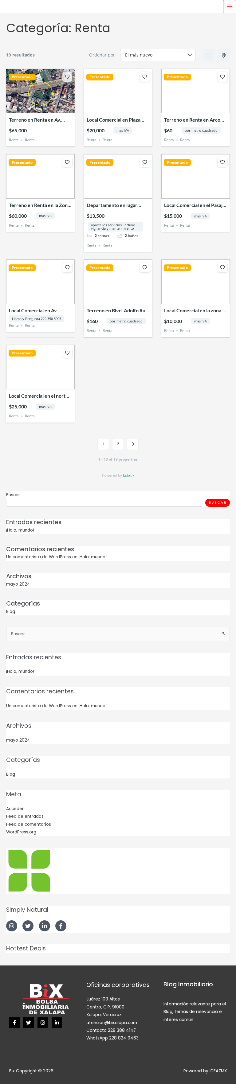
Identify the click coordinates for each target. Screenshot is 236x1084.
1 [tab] (29, 108)
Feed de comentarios (28, 824)
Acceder (15, 809)
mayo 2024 (18, 584)
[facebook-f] (61, 925)
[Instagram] (42, 1022)
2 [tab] (34, 108)
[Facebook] (14, 1022)
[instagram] (13, 925)
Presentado (22, 77)
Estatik (128, 475)
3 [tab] (40, 108)
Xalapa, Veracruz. (104, 1015)
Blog (10, 611)
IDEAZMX (218, 1071)
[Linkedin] (57, 1022)
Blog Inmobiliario (188, 984)
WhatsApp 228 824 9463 (112, 1038)
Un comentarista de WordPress (38, 557)
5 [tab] (51, 108)
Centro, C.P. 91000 (105, 1007)
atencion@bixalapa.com (111, 1023)
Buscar (13, 495)
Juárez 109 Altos (103, 999)
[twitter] (29, 925)
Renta (14, 139)
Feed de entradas (25, 816)
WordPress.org (21, 832)
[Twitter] (28, 1022)
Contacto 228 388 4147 (111, 1030)
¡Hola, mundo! (20, 530)
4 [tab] (46, 108)
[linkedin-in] (46, 925)
